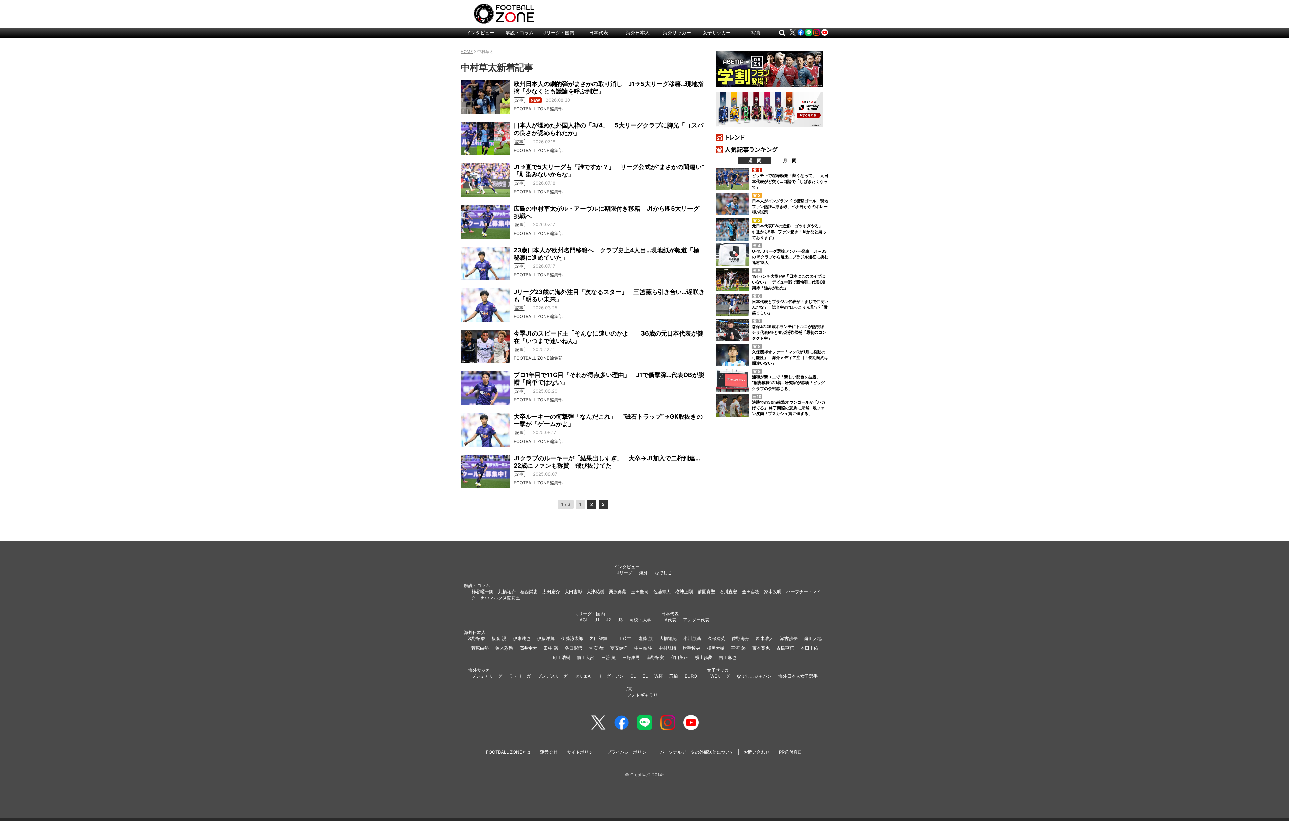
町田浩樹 (561, 657)
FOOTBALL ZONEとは (508, 752)
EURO (691, 676)
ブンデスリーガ (552, 676)
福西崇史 (529, 591)
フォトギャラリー (644, 695)
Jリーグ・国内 (558, 32)
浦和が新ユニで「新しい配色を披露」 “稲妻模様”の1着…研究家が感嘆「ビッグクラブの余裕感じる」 (788, 382)
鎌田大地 (813, 638)
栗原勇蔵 (617, 591)
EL (645, 676)
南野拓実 (655, 657)
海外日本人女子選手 (798, 676)
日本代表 (598, 32)
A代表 (670, 619)
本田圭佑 (809, 648)
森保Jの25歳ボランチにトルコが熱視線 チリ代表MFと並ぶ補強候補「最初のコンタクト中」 (790, 332)
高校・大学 (640, 619)
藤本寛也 (761, 648)
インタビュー (480, 32)
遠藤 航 (645, 638)
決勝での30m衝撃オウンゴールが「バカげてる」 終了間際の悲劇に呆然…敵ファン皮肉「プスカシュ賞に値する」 (788, 408)
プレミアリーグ (487, 676)
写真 (756, 32)
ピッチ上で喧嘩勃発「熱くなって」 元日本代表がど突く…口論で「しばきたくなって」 (790, 181)
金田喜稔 (750, 591)
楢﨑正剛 (684, 591)
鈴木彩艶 (504, 648)
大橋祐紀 (668, 638)
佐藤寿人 (662, 591)
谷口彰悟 (573, 648)
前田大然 (585, 657)
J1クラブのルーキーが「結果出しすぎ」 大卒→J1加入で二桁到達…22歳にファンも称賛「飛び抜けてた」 (607, 462)
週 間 (754, 160)
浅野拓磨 (476, 638)
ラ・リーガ (520, 676)
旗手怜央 (691, 648)
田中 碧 (551, 648)
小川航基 (692, 638)
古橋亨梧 (785, 648)
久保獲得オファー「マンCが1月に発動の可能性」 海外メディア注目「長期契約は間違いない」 (790, 357)
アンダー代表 (696, 619)
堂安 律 (596, 648)
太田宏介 (551, 591)
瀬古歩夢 (789, 638)
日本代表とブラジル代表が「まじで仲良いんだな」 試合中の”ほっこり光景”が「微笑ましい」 (790, 307)
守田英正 (679, 657)
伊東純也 (521, 638)
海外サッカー (677, 32)
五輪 (673, 676)
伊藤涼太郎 (572, 638)
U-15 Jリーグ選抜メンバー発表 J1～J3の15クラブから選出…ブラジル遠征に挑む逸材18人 (790, 257)
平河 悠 (738, 648)
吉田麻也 (727, 657)
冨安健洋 (619, 648)
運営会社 (549, 752)
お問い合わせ (757, 752)
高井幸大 (528, 648)
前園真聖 (706, 591)
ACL (584, 619)
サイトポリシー (582, 752)
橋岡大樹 (715, 648)
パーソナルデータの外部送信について (697, 752)
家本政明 (772, 591)
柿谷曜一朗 (482, 591)
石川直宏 (728, 591)
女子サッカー (717, 32)
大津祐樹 (595, 591)
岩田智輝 (598, 638)
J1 (597, 619)
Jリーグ (624, 572)
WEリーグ (720, 676)
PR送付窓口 (790, 752)
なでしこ (663, 572)
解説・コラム (520, 32)
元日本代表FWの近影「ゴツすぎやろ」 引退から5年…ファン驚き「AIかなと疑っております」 (789, 231)
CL (633, 676)
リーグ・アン (611, 676)
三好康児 (631, 657)
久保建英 (716, 638)
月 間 (789, 160)
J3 (620, 619)
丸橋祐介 (507, 591)
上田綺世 (622, 638)
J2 (608, 619)
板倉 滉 (499, 638)
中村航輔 (667, 648)
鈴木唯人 (764, 638)
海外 (643, 572)
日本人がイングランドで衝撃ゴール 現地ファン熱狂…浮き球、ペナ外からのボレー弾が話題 (790, 206)
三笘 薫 (608, 657)
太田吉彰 (573, 591)
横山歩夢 (703, 657)
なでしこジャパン (754, 676)
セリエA (583, 676)
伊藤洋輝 (546, 638)
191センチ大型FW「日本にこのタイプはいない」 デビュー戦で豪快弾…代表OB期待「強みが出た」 (788, 282)
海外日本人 (638, 32)
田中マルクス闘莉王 (500, 597)
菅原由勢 (480, 648)
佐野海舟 (740, 638)
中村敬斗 (643, 648)
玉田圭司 (640, 591)
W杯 (658, 676)
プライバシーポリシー (629, 752)
